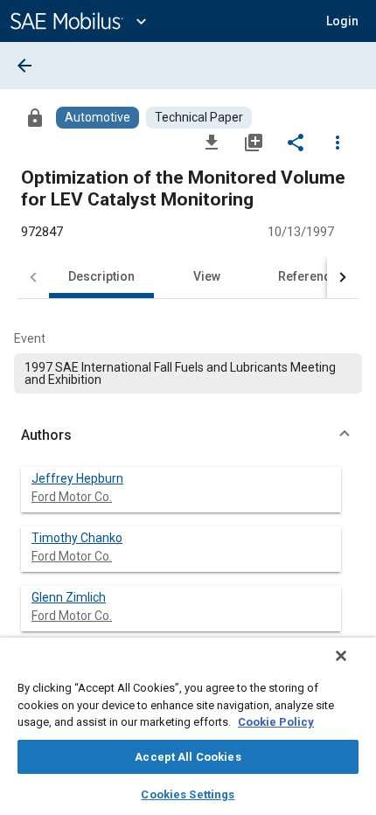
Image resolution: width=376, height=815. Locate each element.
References (311, 276)
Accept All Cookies (187, 756)
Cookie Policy (276, 721)
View (206, 276)
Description (101, 276)
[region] (188, 726)
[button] (188, 435)
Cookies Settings (187, 794)
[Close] (341, 656)
